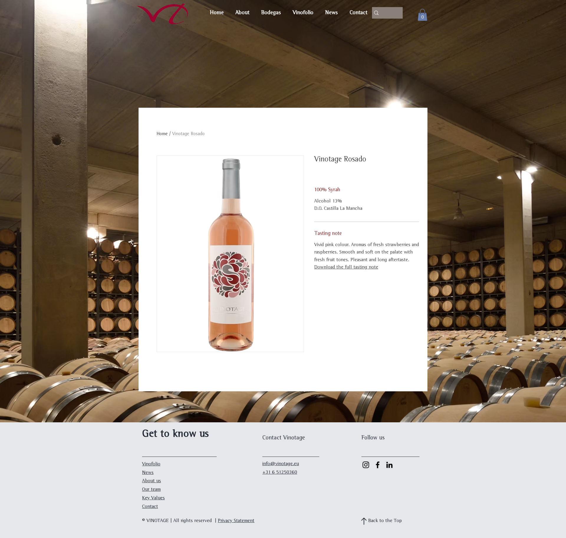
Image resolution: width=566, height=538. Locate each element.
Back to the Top (385, 521)
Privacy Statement (236, 521)
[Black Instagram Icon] (365, 464)
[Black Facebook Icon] (377, 464)
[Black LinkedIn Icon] (389, 464)
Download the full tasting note (346, 267)
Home (162, 134)
